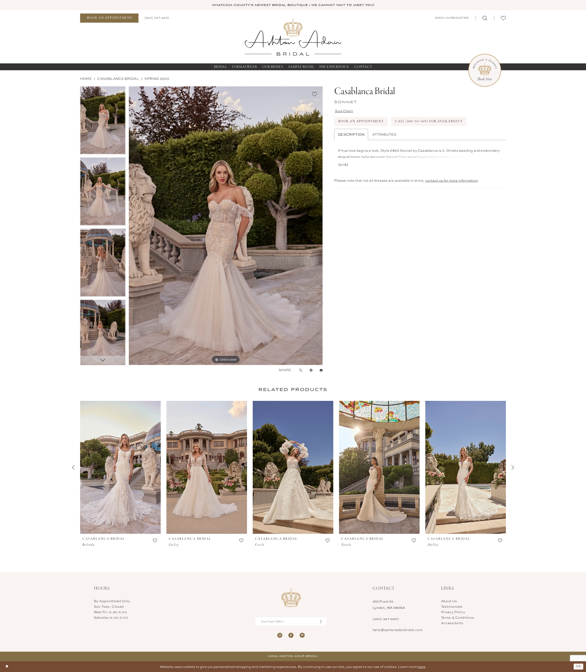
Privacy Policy (453, 612)
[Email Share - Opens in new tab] (321, 370)
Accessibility (452, 623)
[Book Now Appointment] (484, 70)
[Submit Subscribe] (323, 621)
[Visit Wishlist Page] (503, 18)
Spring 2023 (156, 78)
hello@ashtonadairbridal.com (398, 630)
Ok (578, 666)
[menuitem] (109, 18)
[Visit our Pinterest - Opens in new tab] (302, 635)
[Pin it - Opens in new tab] (311, 370)
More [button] (343, 165)
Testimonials (451, 606)
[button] (451, 18)
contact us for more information (451, 180)
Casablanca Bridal (118, 78)
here (421, 666)
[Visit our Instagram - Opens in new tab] (279, 635)
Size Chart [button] (344, 110)
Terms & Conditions (457, 617)
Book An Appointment (361, 121)
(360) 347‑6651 (386, 619)
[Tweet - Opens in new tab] (301, 370)
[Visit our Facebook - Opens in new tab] (291, 635)
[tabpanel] (102, 121)
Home (86, 78)
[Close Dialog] (7, 667)
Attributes (384, 134)
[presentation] (120, 467)
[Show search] (485, 18)
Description (351, 134)
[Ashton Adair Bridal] (293, 36)
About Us (449, 601)
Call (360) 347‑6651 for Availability (429, 121)
